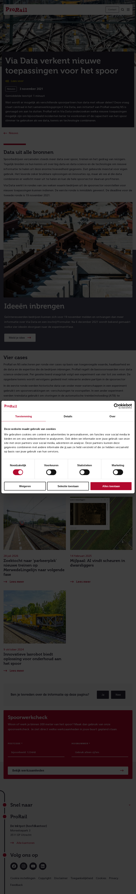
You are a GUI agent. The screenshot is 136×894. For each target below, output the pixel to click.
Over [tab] (112, 416)
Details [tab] (68, 416)
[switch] (51, 472)
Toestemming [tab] (23, 416)
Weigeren (25, 486)
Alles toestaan (111, 486)
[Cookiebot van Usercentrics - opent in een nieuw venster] (116, 406)
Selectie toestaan (68, 486)
